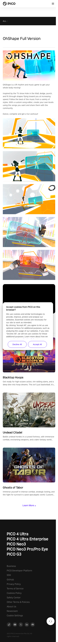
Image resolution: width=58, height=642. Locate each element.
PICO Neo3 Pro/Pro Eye (27, 549)
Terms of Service (15, 588)
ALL (4, 21)
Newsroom (12, 611)
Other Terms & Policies (18, 602)
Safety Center (14, 597)
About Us (11, 606)
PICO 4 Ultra (17, 533)
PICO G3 (14, 554)
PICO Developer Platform (19, 570)
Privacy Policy (14, 584)
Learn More (28, 505)
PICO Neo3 (16, 543)
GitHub (10, 579)
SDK (9, 575)
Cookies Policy (14, 593)
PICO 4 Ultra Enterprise (27, 538)
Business (11, 566)
